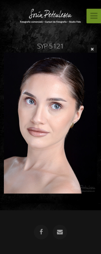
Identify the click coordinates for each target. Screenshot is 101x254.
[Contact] (60, 232)
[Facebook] (41, 232)
